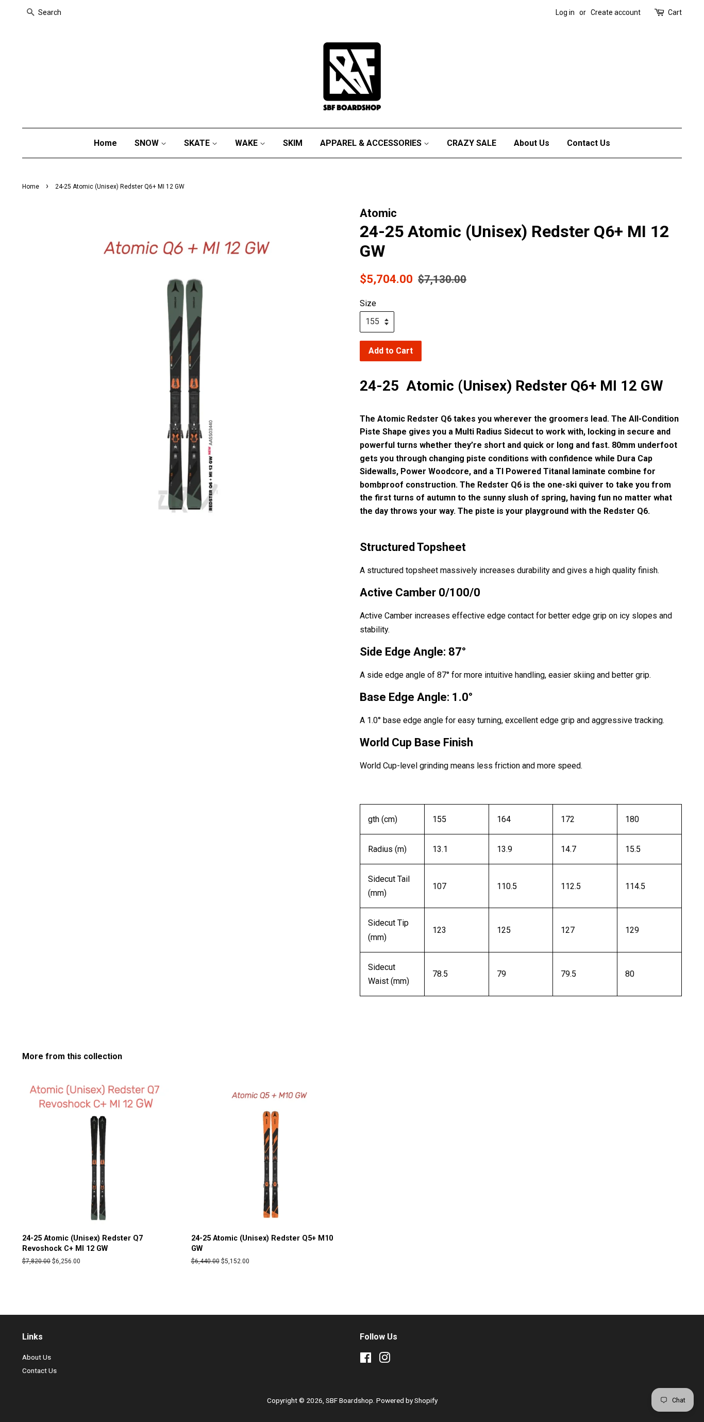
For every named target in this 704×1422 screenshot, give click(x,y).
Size (368, 303)
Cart (675, 12)
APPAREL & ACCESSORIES (372, 143)
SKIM (293, 143)
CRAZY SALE (471, 143)
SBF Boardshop (349, 1400)
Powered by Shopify (407, 1400)
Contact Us (588, 143)
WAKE (247, 143)
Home (105, 143)
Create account (616, 12)
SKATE (198, 143)
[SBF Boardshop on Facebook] (366, 1360)
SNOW (148, 143)
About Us (531, 143)
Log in (565, 12)
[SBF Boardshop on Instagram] (384, 1360)
